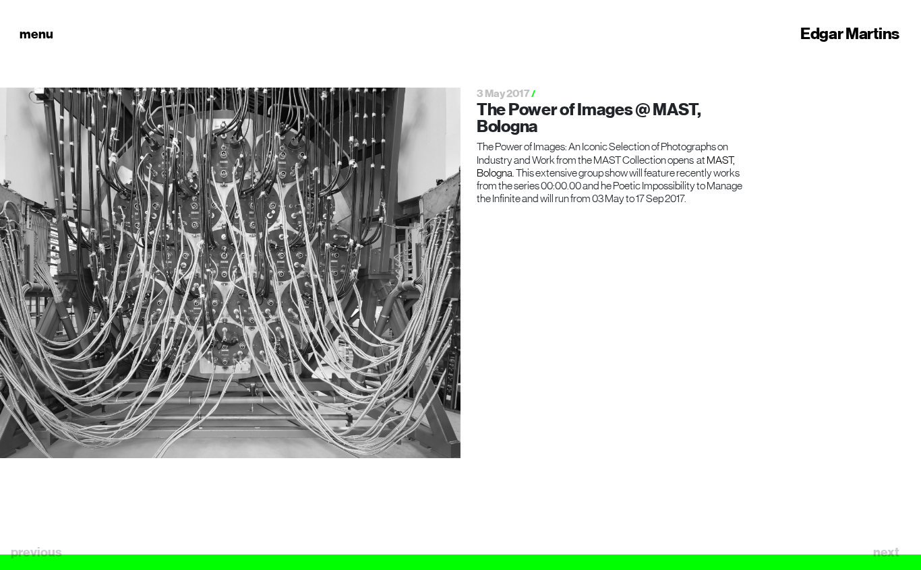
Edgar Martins (849, 33)
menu (36, 33)
